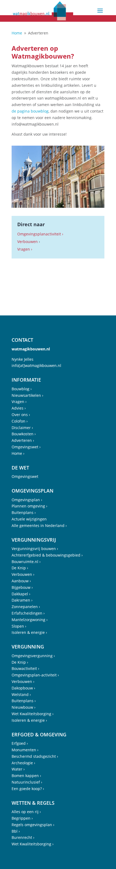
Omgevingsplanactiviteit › (40, 234)
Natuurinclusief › (27, 782)
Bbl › (16, 831)
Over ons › (21, 414)
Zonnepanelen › (26, 606)
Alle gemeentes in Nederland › (39, 525)
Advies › (19, 408)
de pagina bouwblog (30, 111)
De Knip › (20, 567)
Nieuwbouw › (23, 707)
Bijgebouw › (22, 587)
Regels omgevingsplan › (33, 824)
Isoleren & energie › (29, 632)
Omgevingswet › (26, 446)
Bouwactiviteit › (25, 668)
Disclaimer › (22, 427)
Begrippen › (22, 818)
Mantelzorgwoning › (29, 619)
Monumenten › (25, 749)
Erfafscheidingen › (28, 613)
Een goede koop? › (28, 788)
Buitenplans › (24, 512)
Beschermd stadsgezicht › (35, 756)
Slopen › (19, 626)
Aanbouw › (21, 580)
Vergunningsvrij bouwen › (35, 548)
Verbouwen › (23, 574)
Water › (18, 769)
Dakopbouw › (23, 688)
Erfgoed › (20, 743)
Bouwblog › (22, 388)
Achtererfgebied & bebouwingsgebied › (47, 555)
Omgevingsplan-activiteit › (35, 675)
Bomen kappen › (26, 775)
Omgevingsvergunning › (33, 655)
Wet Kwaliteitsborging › (32, 713)
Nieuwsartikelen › (27, 395)
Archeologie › (23, 762)
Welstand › (21, 694)
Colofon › (20, 421)
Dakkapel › (21, 593)
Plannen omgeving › (29, 506)
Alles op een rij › (26, 811)
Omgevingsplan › (27, 499)
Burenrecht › (23, 837)
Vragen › (24, 249)
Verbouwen (27, 241)
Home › (18, 453)
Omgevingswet (25, 476)
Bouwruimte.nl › (26, 561)
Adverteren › (23, 440)
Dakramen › (22, 600)
